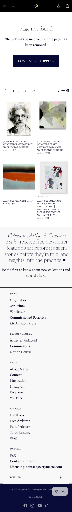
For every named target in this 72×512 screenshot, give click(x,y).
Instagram (17, 386)
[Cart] (67, 6)
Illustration (18, 380)
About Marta (19, 369)
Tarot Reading (20, 432)
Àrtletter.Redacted (23, 340)
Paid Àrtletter (20, 426)
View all (63, 90)
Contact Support (22, 461)
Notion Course (21, 351)
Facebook (17, 392)
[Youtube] (39, 505)
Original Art (19, 300)
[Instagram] (32, 505)
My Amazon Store (23, 323)
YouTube (16, 398)
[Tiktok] (46, 505)
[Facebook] (25, 505)
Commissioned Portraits (28, 317)
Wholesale (17, 311)
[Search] (13, 6)
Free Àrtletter (20, 420)
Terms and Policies (36, 497)
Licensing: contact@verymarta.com (36, 466)
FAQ (13, 455)
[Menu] (4, 6)
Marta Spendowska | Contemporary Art (31, 489)
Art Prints (17, 305)
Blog (13, 438)
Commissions (20, 346)
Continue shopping (36, 61)
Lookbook (17, 415)
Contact (16, 374)
